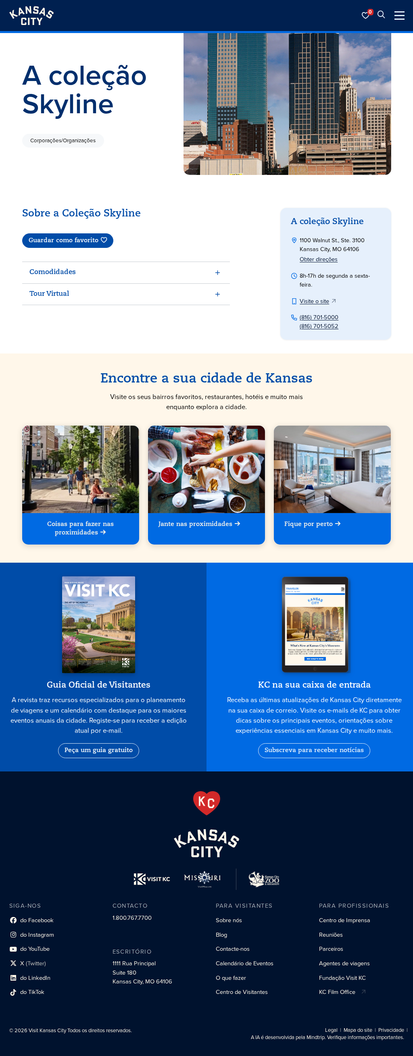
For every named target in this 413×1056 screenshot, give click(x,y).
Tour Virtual (49, 294)
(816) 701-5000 (319, 317)
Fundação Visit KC (342, 977)
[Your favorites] (365, 15)
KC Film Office (337, 991)
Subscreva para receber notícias (314, 750)
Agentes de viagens (344, 963)
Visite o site (314, 301)
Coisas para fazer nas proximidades (80, 529)
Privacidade (391, 1030)
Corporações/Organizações (63, 140)
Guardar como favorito (63, 240)
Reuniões (331, 934)
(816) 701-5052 (319, 326)
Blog (221, 934)
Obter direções (319, 259)
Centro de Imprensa (344, 920)
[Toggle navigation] (399, 15)
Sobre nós (229, 920)
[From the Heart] (206, 803)
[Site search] (381, 15)
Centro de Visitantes (242, 991)
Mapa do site (358, 1030)
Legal (331, 1030)
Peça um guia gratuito (99, 750)
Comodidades (52, 272)
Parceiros (331, 948)
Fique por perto (309, 525)
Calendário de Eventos (244, 963)
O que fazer (231, 977)
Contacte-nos (233, 948)
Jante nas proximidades (195, 525)
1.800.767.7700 (132, 917)
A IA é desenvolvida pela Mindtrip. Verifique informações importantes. (327, 1037)
